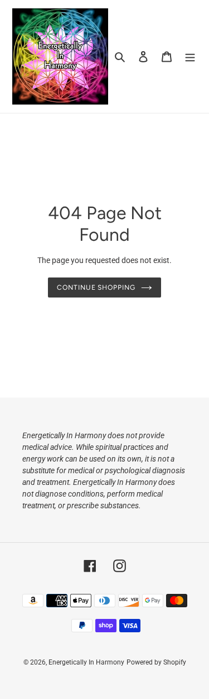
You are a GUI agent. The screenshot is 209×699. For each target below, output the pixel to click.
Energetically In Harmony (86, 662)
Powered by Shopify (156, 662)
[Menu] (190, 56)
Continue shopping (96, 287)
